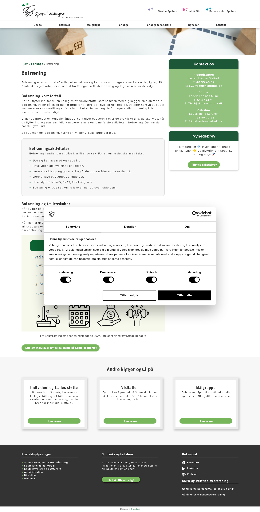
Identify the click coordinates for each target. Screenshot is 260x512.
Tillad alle (184, 295)
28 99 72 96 (206, 117)
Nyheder (193, 25)
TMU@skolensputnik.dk (205, 103)
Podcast (192, 474)
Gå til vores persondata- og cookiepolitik (208, 489)
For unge (123, 25)
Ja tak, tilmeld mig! (121, 480)
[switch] (108, 280)
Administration (33, 472)
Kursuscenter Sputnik (222, 11)
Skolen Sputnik (167, 11)
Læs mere (54, 421)
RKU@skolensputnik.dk (206, 121)
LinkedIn (192, 468)
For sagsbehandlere (158, 25)
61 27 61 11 (205, 100)
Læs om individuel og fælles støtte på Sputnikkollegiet (61, 348)
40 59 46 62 (205, 82)
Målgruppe (93, 25)
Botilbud (64, 25)
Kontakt (221, 25)
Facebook (193, 462)
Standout (135, 509)
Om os (38, 25)
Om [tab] (187, 226)
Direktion (30, 475)
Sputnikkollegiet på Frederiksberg (46, 462)
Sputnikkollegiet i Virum (39, 465)
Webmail (29, 478)
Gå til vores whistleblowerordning (203, 494)
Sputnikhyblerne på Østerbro (42, 469)
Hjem (25, 64)
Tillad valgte (129, 295)
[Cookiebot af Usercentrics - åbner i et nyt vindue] (194, 214)
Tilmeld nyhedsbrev (204, 165)
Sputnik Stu (193, 11)
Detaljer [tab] (130, 226)
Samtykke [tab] (73, 226)
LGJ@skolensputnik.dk (205, 85)
